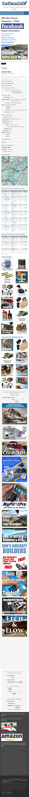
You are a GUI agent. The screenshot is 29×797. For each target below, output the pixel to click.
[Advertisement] (14, 652)
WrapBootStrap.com (15, 780)
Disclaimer (4, 774)
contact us (13, 782)
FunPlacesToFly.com (5, 779)
